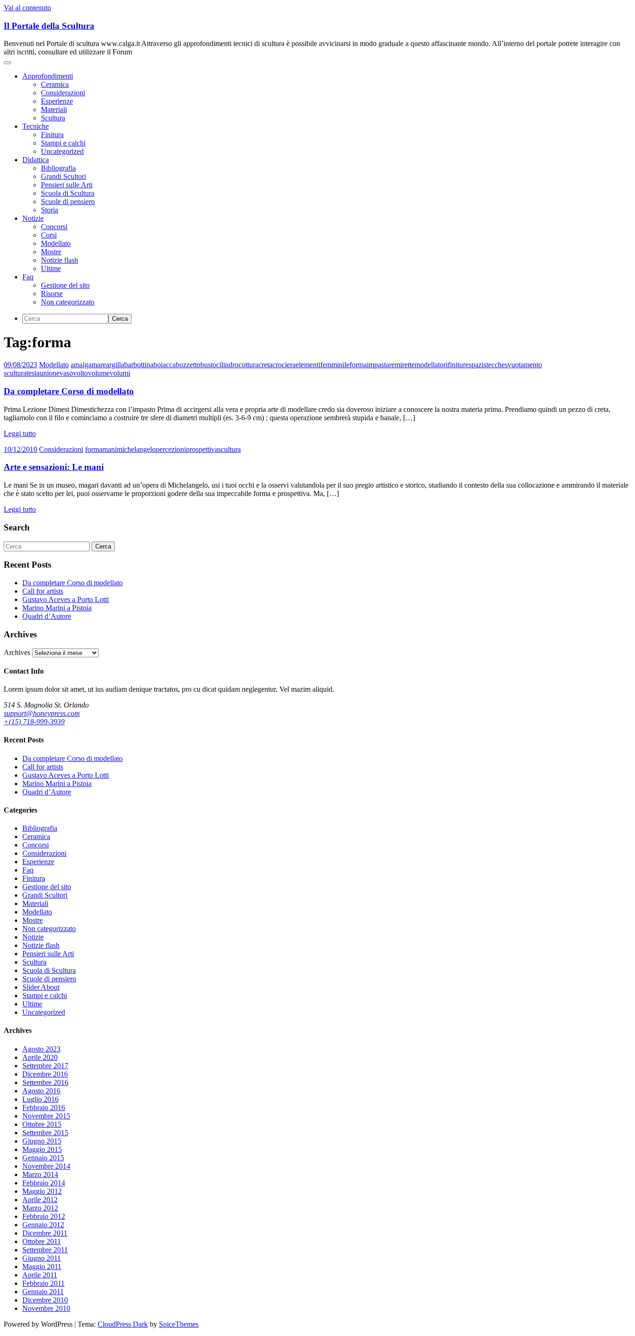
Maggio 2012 (42, 1191)
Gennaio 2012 (43, 1225)
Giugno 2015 (41, 1141)
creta (265, 365)
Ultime (51, 268)
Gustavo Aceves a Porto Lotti (65, 599)
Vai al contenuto (27, 8)
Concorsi (54, 227)
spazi (476, 365)
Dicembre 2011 (44, 1233)
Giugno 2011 (41, 1258)
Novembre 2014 (46, 1166)
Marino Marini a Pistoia (57, 608)
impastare (381, 365)
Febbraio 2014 (43, 1183)
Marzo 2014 (40, 1174)
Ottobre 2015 (41, 1124)
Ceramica (55, 84)
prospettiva (202, 449)
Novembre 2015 (46, 1116)
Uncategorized (62, 151)
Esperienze (57, 101)
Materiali (54, 109)
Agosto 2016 (41, 1091)
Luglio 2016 (40, 1099)
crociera (284, 365)
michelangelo (136, 449)
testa (33, 373)
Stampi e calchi (63, 143)
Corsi (49, 235)
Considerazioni (63, 93)
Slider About (41, 987)
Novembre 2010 (46, 1308)
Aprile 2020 (40, 1057)
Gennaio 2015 (43, 1158)
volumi (120, 373)
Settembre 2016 (45, 1082)
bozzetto (188, 365)
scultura (229, 449)
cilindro (227, 365)
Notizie (33, 218)
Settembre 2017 (45, 1066)
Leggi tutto (20, 433)
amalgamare (88, 365)
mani (109, 449)
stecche (494, 365)
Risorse (52, 294)
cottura (248, 365)
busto (208, 365)
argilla (115, 365)
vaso (66, 373)
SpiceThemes (178, 1324)
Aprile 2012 (40, 1200)
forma (358, 365)
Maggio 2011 (41, 1266)
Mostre (51, 252)
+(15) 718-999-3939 (34, 722)
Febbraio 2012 (43, 1216)
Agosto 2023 (41, 1049)
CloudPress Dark (123, 1324)
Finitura (52, 135)
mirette (405, 365)
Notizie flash (59, 260)
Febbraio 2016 (43, 1107)
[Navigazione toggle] (7, 62)
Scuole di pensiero (68, 201)
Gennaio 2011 (43, 1292)
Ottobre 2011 (41, 1241)
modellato (429, 365)
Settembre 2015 (45, 1133)
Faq (27, 277)
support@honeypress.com (42, 713)
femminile (335, 365)
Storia (49, 210)
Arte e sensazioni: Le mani (54, 467)
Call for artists (42, 591)
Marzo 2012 (40, 1208)
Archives (17, 652)
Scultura (53, 118)
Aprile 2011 (39, 1275)
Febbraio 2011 (43, 1283)
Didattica (35, 160)
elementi (308, 365)
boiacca (164, 365)
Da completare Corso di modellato (69, 391)
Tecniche (35, 126)
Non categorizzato (67, 302)
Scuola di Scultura (67, 193)
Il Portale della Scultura (49, 26)
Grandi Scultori (63, 176)
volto (80, 373)
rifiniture (456, 365)
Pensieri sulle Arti (67, 185)
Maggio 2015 (42, 1149)
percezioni (171, 449)
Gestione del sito (65, 285)
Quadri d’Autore (46, 616)
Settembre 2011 (45, 1250)
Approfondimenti (47, 76)
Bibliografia (58, 168)
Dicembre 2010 (45, 1300)
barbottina (138, 365)
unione (50, 373)
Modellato (56, 243)
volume (99, 373)
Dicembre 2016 (45, 1074)
